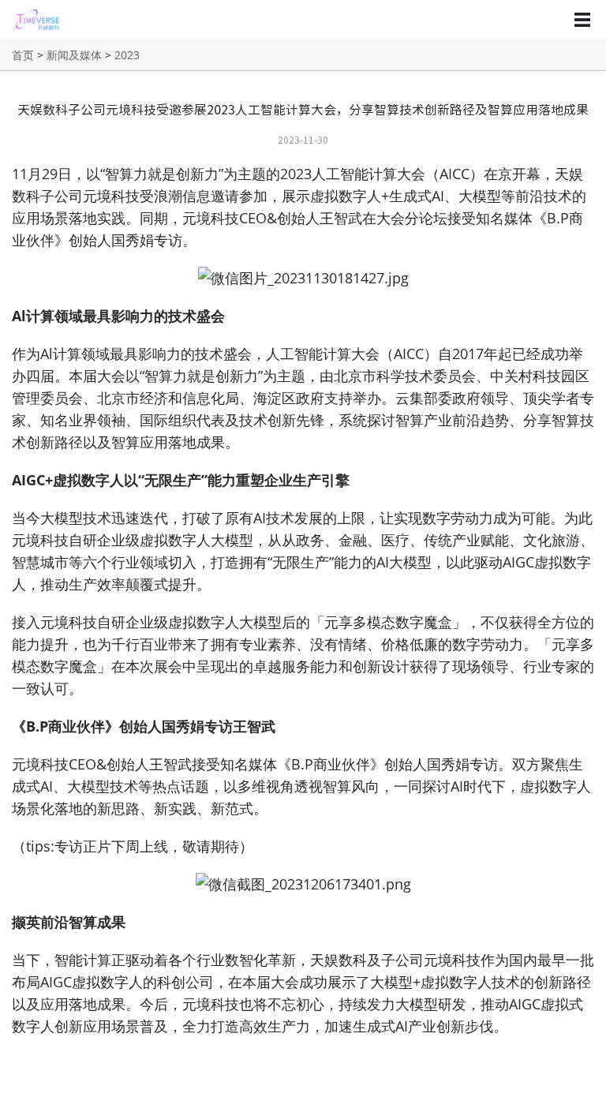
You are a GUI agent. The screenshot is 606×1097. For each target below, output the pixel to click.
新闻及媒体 (74, 54)
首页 (23, 54)
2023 (127, 54)
